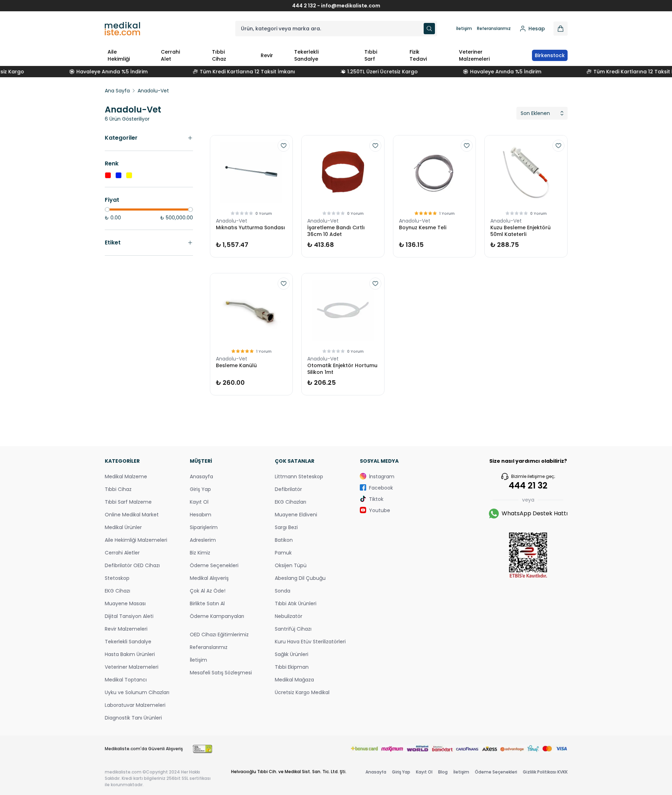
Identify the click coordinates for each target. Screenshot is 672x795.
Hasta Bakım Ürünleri (130, 654)
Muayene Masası (125, 603)
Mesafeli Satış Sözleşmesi (221, 672)
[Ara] (429, 28)
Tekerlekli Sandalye (306, 55)
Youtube (379, 510)
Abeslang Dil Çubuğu (300, 578)
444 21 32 (528, 485)
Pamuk (283, 552)
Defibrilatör (288, 489)
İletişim (464, 28)
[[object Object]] (560, 29)
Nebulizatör (288, 616)
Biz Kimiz (200, 552)
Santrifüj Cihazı (293, 628)
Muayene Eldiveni (296, 514)
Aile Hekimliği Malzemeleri (136, 540)
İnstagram (381, 476)
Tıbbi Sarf (370, 55)
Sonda (282, 590)
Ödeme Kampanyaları (217, 616)
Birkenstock (550, 55)
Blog (443, 772)
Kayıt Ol (199, 501)
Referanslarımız (494, 28)
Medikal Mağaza (294, 679)
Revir (267, 55)
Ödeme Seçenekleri (214, 565)
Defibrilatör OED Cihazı (132, 565)
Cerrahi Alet (170, 55)
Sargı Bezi (286, 527)
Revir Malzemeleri (126, 628)
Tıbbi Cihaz (219, 55)
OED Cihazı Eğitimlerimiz (219, 634)
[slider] (107, 209)
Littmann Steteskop (299, 476)
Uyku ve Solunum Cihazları (137, 692)
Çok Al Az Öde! (207, 590)
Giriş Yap (200, 489)
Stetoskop (117, 578)
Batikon (284, 540)
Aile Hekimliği (119, 55)
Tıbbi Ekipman (292, 666)
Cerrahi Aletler (122, 552)
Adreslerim (203, 540)
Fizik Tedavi (418, 55)
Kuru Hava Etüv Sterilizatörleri (310, 641)
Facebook (381, 487)
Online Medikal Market (132, 514)
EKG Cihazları (290, 501)
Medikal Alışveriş (209, 578)
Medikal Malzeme (126, 476)
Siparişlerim (204, 527)
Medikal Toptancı (126, 679)
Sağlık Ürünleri (291, 654)
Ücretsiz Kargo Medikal (302, 692)
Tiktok (376, 499)
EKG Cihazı (117, 590)
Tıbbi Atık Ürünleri (295, 603)
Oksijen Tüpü (291, 565)
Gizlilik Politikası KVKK (545, 772)
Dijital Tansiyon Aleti (129, 616)
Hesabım (200, 514)
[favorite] (283, 145)
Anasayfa (201, 476)
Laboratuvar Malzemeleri (135, 705)
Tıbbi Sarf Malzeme (128, 501)
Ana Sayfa (117, 90)
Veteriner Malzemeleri (474, 55)
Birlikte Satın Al (207, 603)
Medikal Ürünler (123, 527)
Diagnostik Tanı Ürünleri (133, 717)
